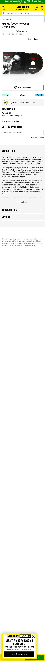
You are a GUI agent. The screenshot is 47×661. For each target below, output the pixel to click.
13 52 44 (25, 3)
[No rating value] (7, 31)
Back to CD (8, 19)
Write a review (21, 31)
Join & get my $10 (19, 654)
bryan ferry (8, 26)
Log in (11, 103)
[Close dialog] (33, 636)
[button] (8, 8)
